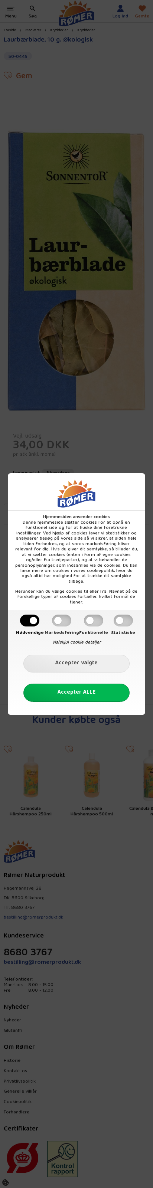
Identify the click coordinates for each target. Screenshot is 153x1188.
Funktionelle (93, 632)
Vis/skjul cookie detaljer (76, 642)
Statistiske (123, 632)
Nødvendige (30, 632)
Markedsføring (62, 632)
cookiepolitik (100, 571)
